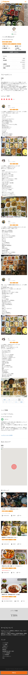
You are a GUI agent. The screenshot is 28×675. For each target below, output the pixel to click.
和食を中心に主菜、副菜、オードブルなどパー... (12, 566)
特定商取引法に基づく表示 (8, 651)
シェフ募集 (4, 644)
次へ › (16, 402)
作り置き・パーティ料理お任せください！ (11, 509)
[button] (2, 14)
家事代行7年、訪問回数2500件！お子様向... (11, 594)
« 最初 (4, 399)
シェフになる (5, 642)
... (12, 402)
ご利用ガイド (5, 646)
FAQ (3, 658)
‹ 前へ (9, 399)
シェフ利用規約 (5, 654)
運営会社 (4, 649)
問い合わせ (4, 647)
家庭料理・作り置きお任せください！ (10, 537)
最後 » (21, 402)
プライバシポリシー (6, 656)
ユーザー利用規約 (6, 652)
